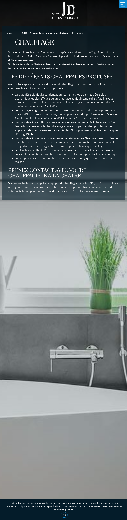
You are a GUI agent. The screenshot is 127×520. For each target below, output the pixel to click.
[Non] (122, 509)
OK (64, 514)
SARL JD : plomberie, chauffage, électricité (46, 33)
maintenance (102, 191)
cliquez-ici (67, 509)
